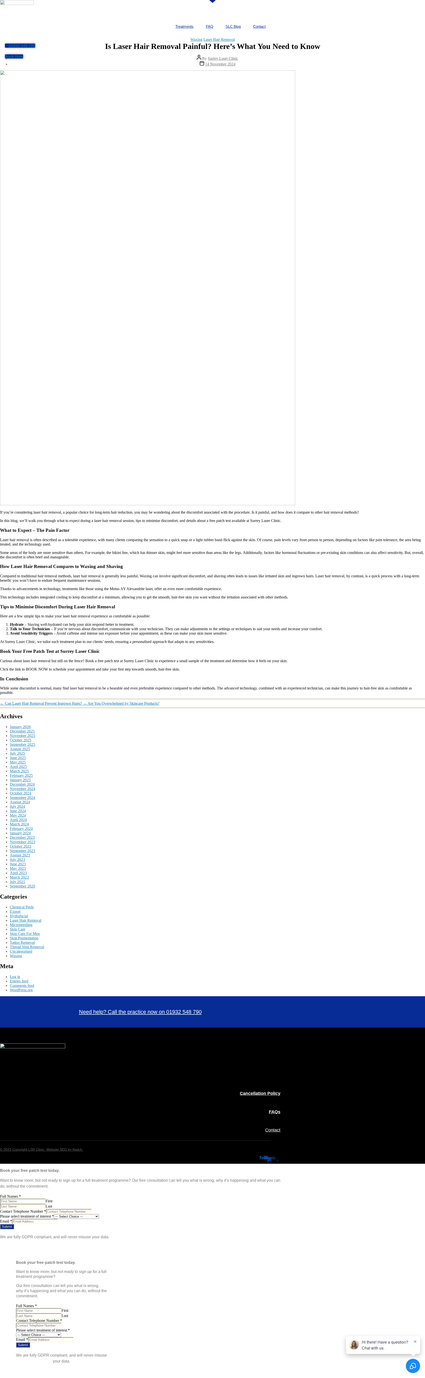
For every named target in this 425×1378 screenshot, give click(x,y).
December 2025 (22, 731)
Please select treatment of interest (27, 1216)
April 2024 (18, 820)
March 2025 (19, 771)
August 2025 (20, 749)
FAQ (209, 26)
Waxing (196, 39)
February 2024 (21, 829)
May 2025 (18, 762)
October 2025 (20, 740)
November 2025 (22, 736)
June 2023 (18, 864)
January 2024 (20, 833)
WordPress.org (21, 990)
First (49, 1201)
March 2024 (19, 824)
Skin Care (17, 929)
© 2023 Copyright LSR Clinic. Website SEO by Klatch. (41, 1149)
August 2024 (20, 802)
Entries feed (19, 981)
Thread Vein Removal (27, 947)
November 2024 (22, 789)
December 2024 (22, 784)
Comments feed (22, 985)
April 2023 (18, 873)
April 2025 (18, 767)
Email (6, 1221)
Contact (259, 26)
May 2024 (18, 815)
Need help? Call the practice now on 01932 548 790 (140, 1012)
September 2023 (22, 851)
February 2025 (21, 775)
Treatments (184, 26)
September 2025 (22, 744)
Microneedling (21, 925)
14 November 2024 (220, 64)
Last (49, 1206)
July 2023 (17, 859)
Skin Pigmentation (24, 938)
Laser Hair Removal (219, 39)
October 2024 (20, 793)
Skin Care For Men (25, 934)
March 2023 (19, 877)
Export (15, 911)
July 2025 (17, 753)
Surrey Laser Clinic (223, 58)
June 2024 (18, 811)
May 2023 (18, 868)
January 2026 (20, 727)
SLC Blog (233, 26)
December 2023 (22, 837)
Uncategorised (21, 951)
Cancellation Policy (260, 1093)
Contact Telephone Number (23, 1211)
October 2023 (20, 846)
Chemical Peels (22, 907)
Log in (15, 977)
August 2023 (20, 855)
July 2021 (17, 882)
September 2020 (22, 886)
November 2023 (22, 842)
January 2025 (20, 780)
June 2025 (18, 758)
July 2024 (17, 806)
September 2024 (22, 798)
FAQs (274, 1111)
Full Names (10, 1196)
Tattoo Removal (22, 942)
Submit (7, 1226)
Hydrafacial (19, 916)
